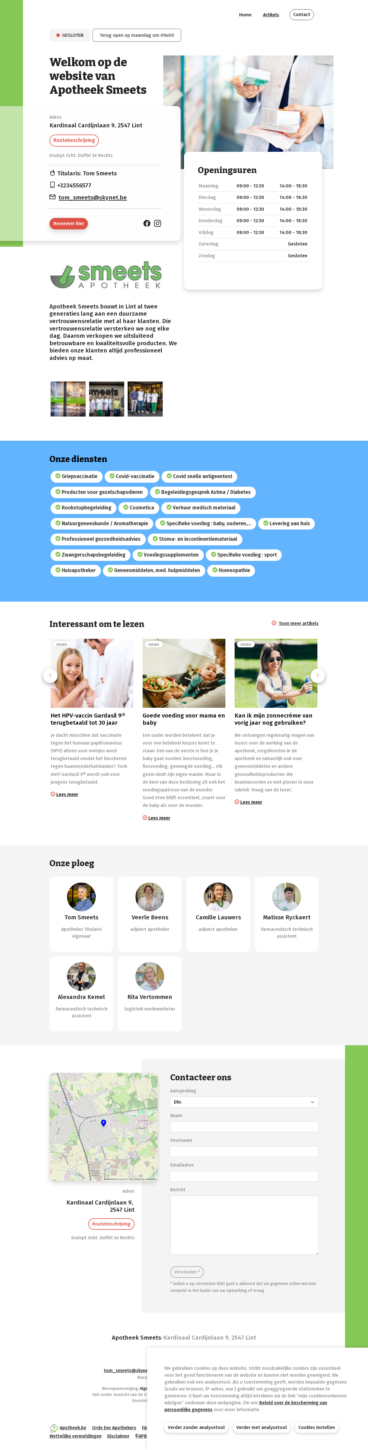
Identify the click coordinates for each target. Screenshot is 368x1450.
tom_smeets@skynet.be (93, 197)
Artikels (271, 15)
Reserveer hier (68, 223)
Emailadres (182, 1165)
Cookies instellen (316, 1427)
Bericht (177, 1189)
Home (245, 15)
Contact (301, 14)
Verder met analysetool (261, 1427)
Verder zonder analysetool (196, 1427)
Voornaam (181, 1140)
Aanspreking (183, 1091)
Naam (176, 1115)
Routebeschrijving (74, 140)
